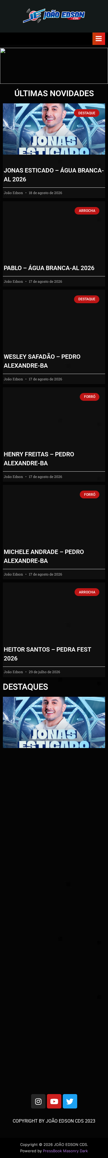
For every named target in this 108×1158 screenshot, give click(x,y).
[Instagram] (38, 1101)
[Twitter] (70, 1101)
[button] (54, 66)
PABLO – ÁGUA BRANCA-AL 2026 (49, 268)
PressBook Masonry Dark (65, 1151)
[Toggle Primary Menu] (98, 39)
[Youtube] (54, 1101)
